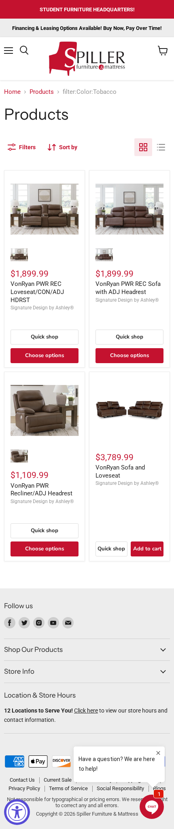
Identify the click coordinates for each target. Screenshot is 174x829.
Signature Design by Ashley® (42, 308)
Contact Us (22, 780)
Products (42, 92)
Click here (86, 710)
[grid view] (143, 147)
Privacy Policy (24, 788)
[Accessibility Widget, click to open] (17, 812)
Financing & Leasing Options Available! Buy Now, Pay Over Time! (87, 28)
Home (12, 92)
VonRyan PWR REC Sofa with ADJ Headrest (128, 288)
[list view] (161, 147)
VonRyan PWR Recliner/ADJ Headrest (41, 489)
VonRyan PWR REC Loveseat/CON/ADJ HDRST (37, 291)
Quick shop (44, 336)
